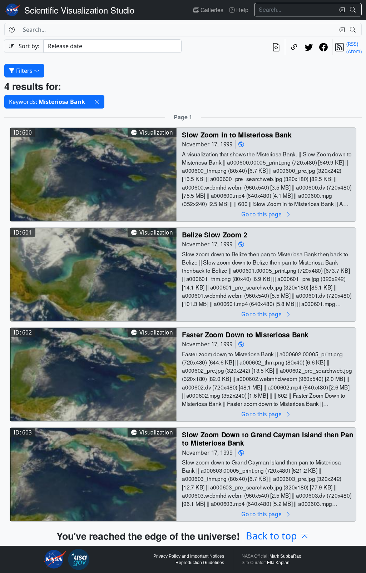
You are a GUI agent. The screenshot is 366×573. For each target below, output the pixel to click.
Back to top (271, 535)
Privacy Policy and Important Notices (188, 556)
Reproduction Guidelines (199, 562)
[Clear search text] (340, 9)
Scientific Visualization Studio (79, 10)
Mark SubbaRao (285, 556)
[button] (96, 102)
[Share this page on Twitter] (309, 47)
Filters (24, 71)
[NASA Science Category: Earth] (241, 144)
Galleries (211, 10)
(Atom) (354, 51)
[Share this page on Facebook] (323, 47)
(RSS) (352, 43)
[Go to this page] (93, 173)
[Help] (11, 29)
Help (241, 10)
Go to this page (262, 214)
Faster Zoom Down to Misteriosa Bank (245, 334)
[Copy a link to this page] (294, 47)
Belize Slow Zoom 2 (214, 234)
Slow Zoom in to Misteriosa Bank (237, 134)
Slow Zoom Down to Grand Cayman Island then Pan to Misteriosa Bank (267, 438)
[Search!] (354, 9)
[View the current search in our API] (276, 47)
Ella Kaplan (278, 562)
